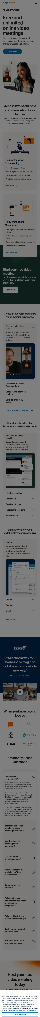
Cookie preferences (20, 1014)
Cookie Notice (12, 1010)
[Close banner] (36, 992)
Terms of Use (32, 1010)
